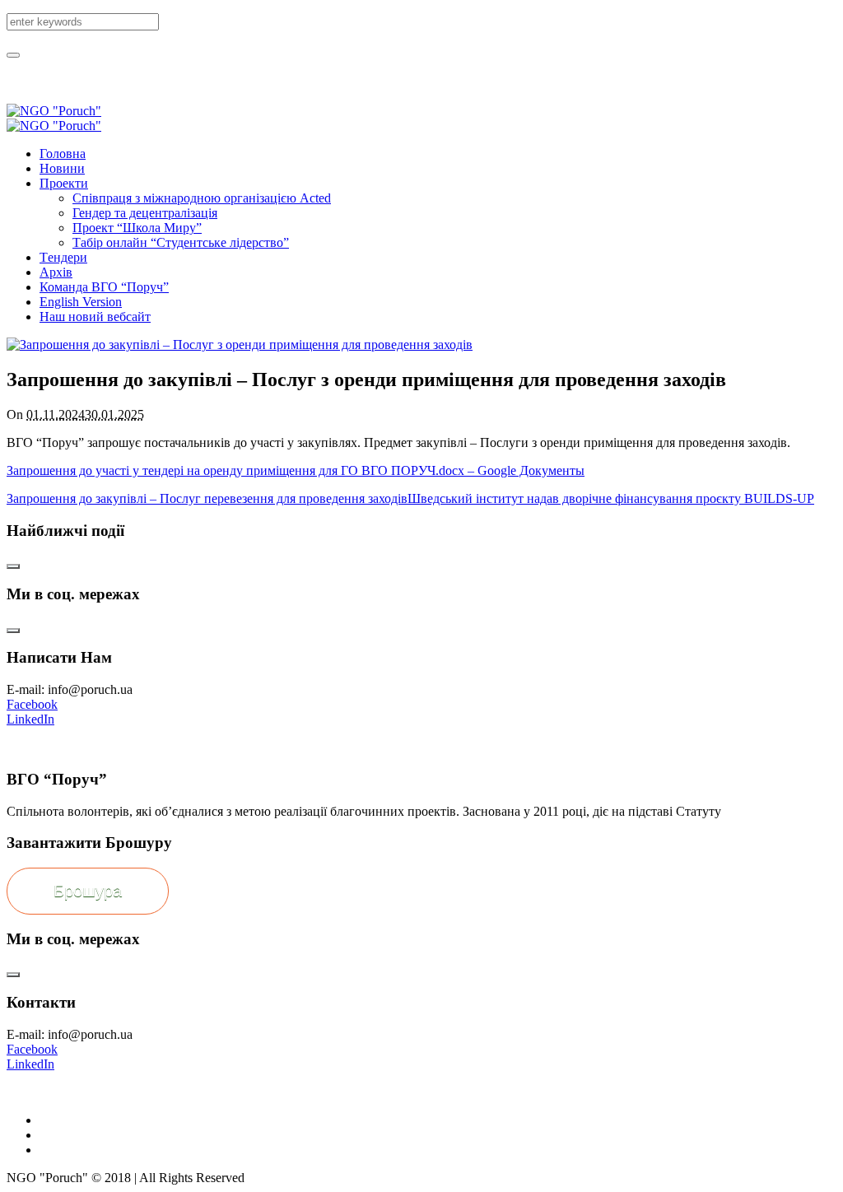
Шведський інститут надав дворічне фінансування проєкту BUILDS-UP (611, 498)
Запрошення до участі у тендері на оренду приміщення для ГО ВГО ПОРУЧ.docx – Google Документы (296, 470)
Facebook (32, 704)
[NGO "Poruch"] (54, 118)
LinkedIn (30, 719)
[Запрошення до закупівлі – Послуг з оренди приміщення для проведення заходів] (240, 345)
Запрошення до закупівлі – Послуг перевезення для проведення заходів (207, 498)
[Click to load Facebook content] (13, 566)
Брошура (88, 891)
